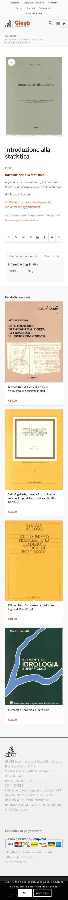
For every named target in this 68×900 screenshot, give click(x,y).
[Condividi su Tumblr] (44, 237)
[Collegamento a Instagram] (59, 237)
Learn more (42, 892)
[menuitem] (14, 3)
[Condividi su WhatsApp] (23, 237)
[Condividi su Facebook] (9, 237)
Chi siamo (14, 2)
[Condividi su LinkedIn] (37, 237)
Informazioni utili (33, 13)
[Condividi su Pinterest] (30, 237)
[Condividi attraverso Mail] (52, 237)
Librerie (19, 8)
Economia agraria (13, 220)
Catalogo (11, 35)
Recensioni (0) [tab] (51, 256)
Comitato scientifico (34, 2)
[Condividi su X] (16, 237)
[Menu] (58, 23)
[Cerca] (48, 23)
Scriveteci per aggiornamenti (23, 207)
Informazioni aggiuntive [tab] (23, 256)
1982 (57, 215)
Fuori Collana (44, 215)
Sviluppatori (45, 8)
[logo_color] (28, 23)
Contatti (52, 2)
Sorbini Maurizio (30, 220)
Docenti (31, 8)
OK (24, 892)
